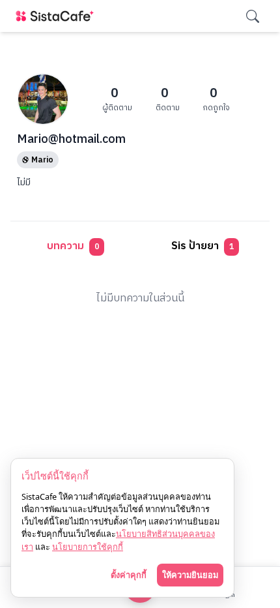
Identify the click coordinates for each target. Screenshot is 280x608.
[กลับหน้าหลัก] (57, 16)
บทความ (73, 246)
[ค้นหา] (252, 16)
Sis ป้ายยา (202, 246)
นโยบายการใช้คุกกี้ (87, 547)
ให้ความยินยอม (190, 575)
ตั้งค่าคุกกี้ (129, 575)
